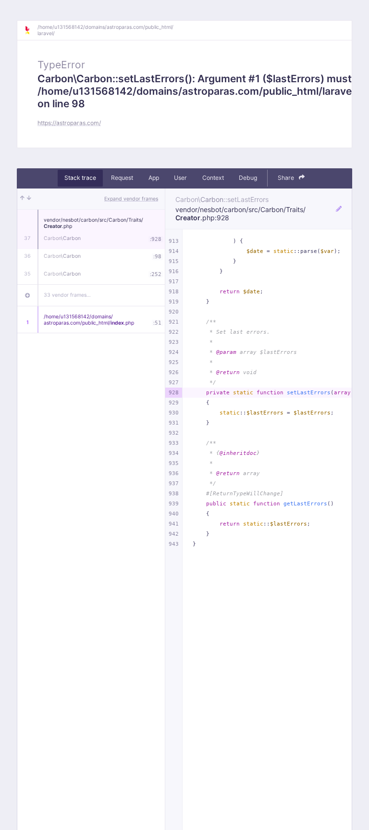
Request (122, 177)
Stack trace (80, 177)
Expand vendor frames (131, 199)
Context (213, 177)
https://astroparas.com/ (69, 122)
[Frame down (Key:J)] (29, 199)
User (180, 177)
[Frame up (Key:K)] (22, 199)
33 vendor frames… (67, 295)
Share (286, 177)
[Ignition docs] (30, 30)
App (153, 177)
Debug (248, 177)
